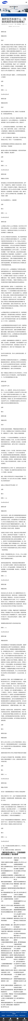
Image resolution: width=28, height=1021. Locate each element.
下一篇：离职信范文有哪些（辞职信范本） (11, 849)
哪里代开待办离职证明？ (7, 858)
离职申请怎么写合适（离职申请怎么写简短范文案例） (20, 920)
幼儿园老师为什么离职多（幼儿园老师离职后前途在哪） (20, 966)
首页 (3, 1020)
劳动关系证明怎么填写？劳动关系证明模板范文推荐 (7, 912)
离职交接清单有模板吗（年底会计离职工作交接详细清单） (7, 884)
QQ (17, 1020)
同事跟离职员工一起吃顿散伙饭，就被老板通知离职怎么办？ (7, 957)
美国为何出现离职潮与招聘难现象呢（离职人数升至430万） (20, 884)
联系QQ (10, 1020)
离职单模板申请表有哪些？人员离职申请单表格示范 (7, 899)
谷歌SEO (16, 1015)
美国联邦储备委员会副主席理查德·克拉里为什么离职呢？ (20, 981)
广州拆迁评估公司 (22, 1015)
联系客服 (24, 1020)
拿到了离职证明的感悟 (6, 974)
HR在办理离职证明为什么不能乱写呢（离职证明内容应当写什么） (7, 931)
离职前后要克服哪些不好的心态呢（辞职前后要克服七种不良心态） (7, 1005)
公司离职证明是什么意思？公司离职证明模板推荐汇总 (20, 877)
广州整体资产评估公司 (10, 1015)
